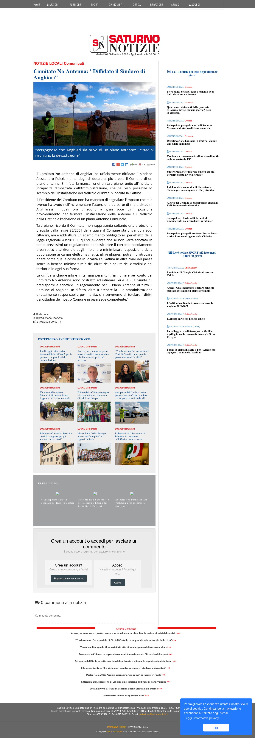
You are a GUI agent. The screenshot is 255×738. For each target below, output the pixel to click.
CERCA (137, 4)
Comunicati (74, 63)
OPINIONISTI (116, 4)
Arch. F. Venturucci (114, 732)
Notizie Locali (48, 63)
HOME (37, 4)
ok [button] (216, 727)
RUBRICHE (75, 4)
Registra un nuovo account (68, 578)
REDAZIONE (156, 4)
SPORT (95, 4)
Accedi (195, 4)
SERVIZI (176, 4)
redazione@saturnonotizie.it (153, 714)
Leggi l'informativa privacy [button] (201, 718)
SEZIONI (54, 4)
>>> (179, 633)
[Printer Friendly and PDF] (142, 165)
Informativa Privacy (116, 727)
